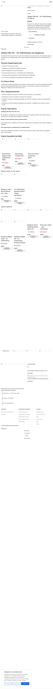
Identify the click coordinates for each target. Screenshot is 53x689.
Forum (37, 424)
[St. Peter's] (45, 352)
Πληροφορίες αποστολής (24, 414)
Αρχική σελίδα (30, 5)
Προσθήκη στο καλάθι (40, 34)
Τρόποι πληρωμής (23, 412)
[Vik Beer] (19, 352)
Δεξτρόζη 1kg (12, 116)
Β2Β (37, 421)
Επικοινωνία (39, 419)
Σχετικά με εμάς (39, 412)
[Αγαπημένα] (7, 151)
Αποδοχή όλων (25, 683)
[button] (33, 165)
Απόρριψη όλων (16, 683)
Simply (29, 7)
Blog (37, 416)
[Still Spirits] (32, 352)
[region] (17, 678)
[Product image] (7, 226)
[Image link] (13, 375)
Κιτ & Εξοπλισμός (39, 5)
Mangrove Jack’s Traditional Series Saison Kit (32, 227)
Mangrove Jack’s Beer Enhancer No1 (16, 87)
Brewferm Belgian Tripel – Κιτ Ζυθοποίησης (6, 239)
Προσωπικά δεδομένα (24, 419)
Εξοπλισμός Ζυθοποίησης (7, 412)
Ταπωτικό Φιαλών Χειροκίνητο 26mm (33, 156)
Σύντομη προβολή (3, 151)
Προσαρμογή (8, 683)
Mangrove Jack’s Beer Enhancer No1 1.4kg (6, 191)
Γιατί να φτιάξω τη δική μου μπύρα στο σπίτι (37, 370)
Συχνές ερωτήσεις (40, 414)
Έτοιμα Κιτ (47, 5)
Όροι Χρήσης (22, 421)
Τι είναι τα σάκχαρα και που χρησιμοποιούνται (37, 378)
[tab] (26, 47)
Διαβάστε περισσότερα (8, 168)
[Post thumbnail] (29, 367)
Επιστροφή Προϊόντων (24, 416)
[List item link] (13, 398)
